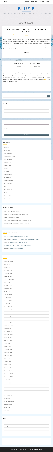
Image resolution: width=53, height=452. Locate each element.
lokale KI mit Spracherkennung (11, 211)
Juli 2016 (6, 380)
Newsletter (41, 1)
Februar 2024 (7, 285)
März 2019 (6, 346)
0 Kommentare (36, 34)
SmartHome (7, 189)
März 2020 (6, 328)
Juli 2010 (6, 407)
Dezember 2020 (8, 325)
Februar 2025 (7, 270)
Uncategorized (7, 198)
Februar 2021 (7, 319)
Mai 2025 (6, 267)
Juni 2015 (6, 392)
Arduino (6, 150)
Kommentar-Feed (8, 429)
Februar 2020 (7, 331)
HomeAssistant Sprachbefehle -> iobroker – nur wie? (16, 223)
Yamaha (22, 440)
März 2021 (6, 316)
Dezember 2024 (8, 276)
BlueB (28, 34)
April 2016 (6, 383)
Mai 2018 (6, 358)
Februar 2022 (7, 307)
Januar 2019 (7, 349)
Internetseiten (7, 162)
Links (5, 168)
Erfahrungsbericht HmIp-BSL (17, 248)
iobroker (11, 440)
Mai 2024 (6, 282)
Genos (4, 440)
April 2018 (6, 361)
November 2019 (8, 337)
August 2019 (7, 340)
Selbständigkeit (8, 183)
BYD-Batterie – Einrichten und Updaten (18, 242)
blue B (5, 2)
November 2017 (8, 367)
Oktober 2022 (7, 300)
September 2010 (8, 401)
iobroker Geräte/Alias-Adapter (11, 217)
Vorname (6, 123)
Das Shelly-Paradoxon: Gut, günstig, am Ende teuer (16, 214)
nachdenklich (7, 174)
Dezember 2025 (8, 261)
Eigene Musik (7, 153)
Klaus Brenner (7, 245)
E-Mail (6, 128)
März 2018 (6, 364)
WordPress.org (7, 432)
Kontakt (48, 1)
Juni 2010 (6, 410)
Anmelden (6, 423)
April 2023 (6, 297)
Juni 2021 (6, 313)
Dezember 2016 (8, 373)
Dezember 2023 (8, 288)
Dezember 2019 (8, 334)
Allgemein (6, 147)
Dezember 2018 (8, 352)
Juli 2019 (6, 343)
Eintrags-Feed (7, 426)
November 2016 (8, 376)
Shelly (5, 186)
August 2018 (7, 355)
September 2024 (8, 279)
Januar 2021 (7, 322)
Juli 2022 (6, 303)
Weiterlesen (27, 52)
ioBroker (6, 165)
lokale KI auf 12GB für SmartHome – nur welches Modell (17, 220)
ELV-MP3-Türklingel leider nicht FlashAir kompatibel (26, 30)
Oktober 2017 (7, 370)
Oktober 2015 (7, 389)
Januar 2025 (7, 273)
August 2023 (7, 294)
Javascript (14, 440)
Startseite (27, 1)
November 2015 (8, 386)
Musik (5, 171)
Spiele (5, 192)
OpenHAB (6, 177)
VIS (19, 440)
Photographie (7, 180)
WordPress (30, 449)
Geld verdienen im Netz (9, 156)
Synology (6, 195)
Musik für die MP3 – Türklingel (26, 64)
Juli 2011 (6, 398)
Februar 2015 (7, 395)
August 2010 (7, 404)
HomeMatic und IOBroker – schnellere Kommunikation (26, 239)
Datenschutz (34, 1)
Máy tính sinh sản (8, 236)
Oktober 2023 (7, 291)
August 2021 (7, 310)
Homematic (7, 159)
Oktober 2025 (7, 264)
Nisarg (40, 449)
